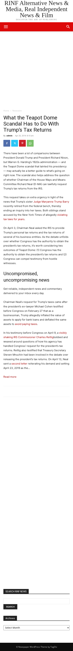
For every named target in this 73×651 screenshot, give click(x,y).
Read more (9, 376)
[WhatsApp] (30, 143)
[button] (68, 26)
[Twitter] (14, 143)
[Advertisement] (36, 71)
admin (9, 135)
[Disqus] (36, 446)
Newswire (17, 110)
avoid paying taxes (26, 324)
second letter (19, 363)
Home (6, 110)
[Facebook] (6, 143)
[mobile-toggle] (5, 26)
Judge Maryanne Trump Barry (51, 201)
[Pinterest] (22, 143)
